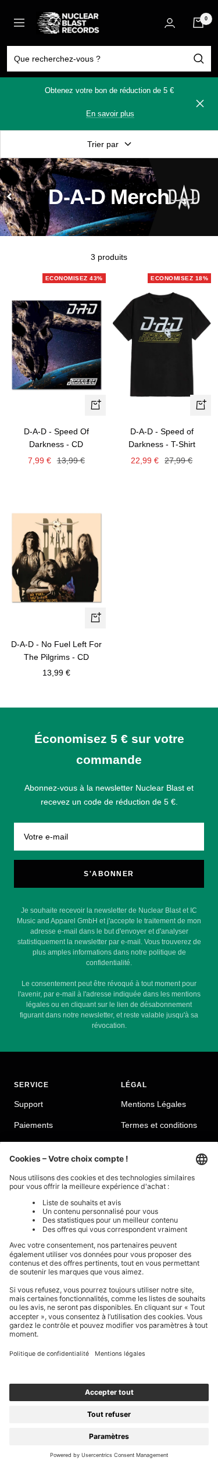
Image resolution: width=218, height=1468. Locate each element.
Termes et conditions (159, 1125)
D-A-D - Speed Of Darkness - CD (56, 438)
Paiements (33, 1125)
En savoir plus (110, 113)
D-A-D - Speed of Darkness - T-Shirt (161, 438)
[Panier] (198, 22)
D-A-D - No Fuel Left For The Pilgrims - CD (56, 651)
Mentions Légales (153, 1104)
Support (28, 1104)
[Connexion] (170, 23)
